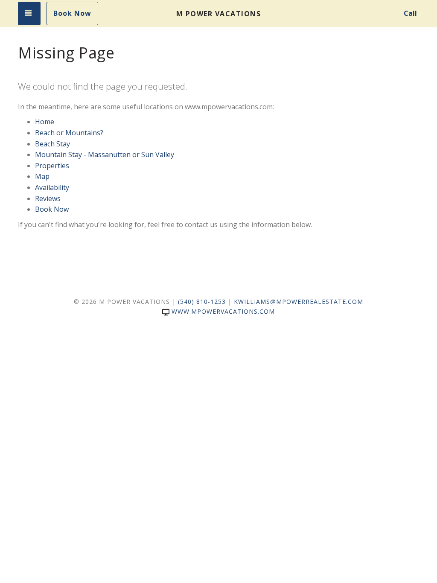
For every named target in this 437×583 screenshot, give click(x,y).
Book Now (72, 13)
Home (44, 121)
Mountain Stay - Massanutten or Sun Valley (104, 154)
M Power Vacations (218, 13)
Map (42, 176)
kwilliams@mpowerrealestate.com (298, 301)
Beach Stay (52, 144)
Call (410, 13)
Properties (52, 165)
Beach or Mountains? (69, 132)
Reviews (48, 198)
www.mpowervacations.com (223, 311)
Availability (52, 187)
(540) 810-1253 (202, 301)
